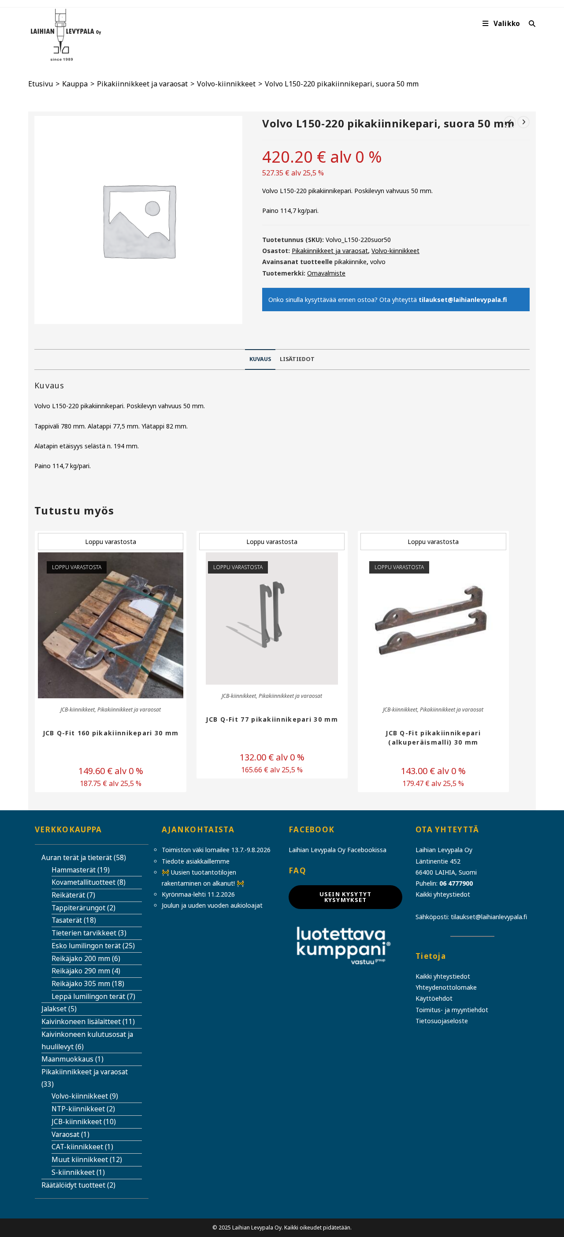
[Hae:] (529, 23)
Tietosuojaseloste (442, 1021)
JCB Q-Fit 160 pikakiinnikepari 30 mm (111, 733)
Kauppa (75, 84)
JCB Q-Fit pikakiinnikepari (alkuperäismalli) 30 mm (433, 737)
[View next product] (523, 122)
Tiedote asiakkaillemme (196, 861)
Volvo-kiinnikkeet (226, 84)
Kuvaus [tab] (260, 359)
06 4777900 (456, 883)
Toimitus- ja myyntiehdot (452, 1010)
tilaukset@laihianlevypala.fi (463, 299)
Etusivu (40, 84)
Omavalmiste (326, 273)
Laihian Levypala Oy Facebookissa (337, 850)
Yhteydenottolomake (446, 987)
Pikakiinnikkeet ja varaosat (142, 84)
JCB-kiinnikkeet (77, 709)
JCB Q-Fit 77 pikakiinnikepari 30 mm (272, 719)
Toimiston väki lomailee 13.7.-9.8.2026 (216, 850)
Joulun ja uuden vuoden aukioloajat (212, 905)
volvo (378, 261)
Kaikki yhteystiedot (443, 894)
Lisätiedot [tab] (297, 359)
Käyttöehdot (434, 998)
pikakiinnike (350, 261)
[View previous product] (510, 122)
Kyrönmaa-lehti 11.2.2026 (198, 894)
